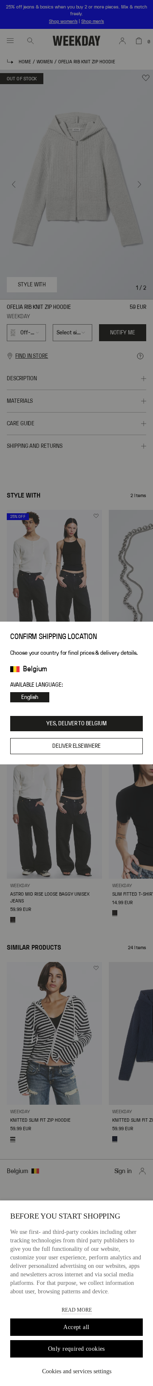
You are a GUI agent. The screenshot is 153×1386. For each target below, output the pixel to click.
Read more (77, 1310)
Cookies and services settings (76, 1371)
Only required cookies (76, 1349)
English (29, 697)
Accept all (76, 1327)
